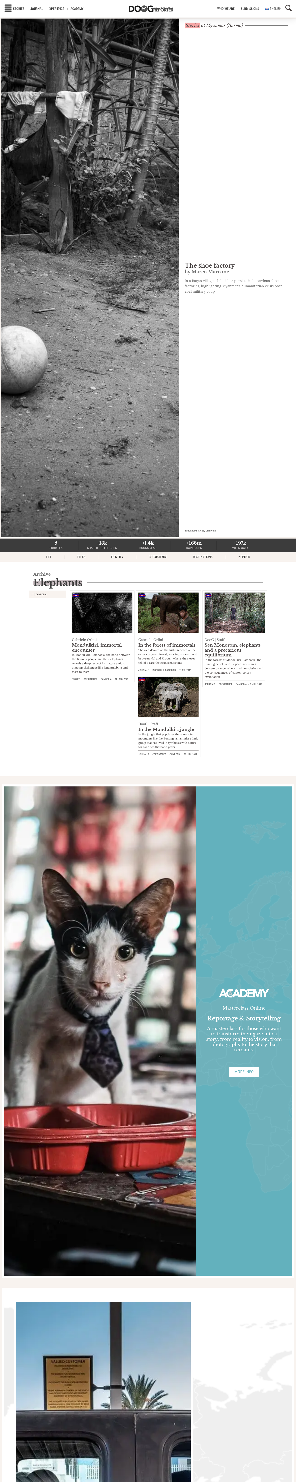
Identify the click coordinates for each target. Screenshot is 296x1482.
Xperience (56, 9)
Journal (36, 9)
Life (49, 557)
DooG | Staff (214, 639)
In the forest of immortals (167, 645)
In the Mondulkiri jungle (166, 729)
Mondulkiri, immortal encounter (97, 648)
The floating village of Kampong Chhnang (233, 268)
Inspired (244, 557)
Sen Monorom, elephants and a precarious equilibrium (233, 650)
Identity (117, 557)
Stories (18, 9)
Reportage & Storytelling (244, 1018)
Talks (81, 557)
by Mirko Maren (204, 278)
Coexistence (158, 557)
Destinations (202, 557)
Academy (77, 9)
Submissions (250, 9)
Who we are (226, 9)
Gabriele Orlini (84, 639)
